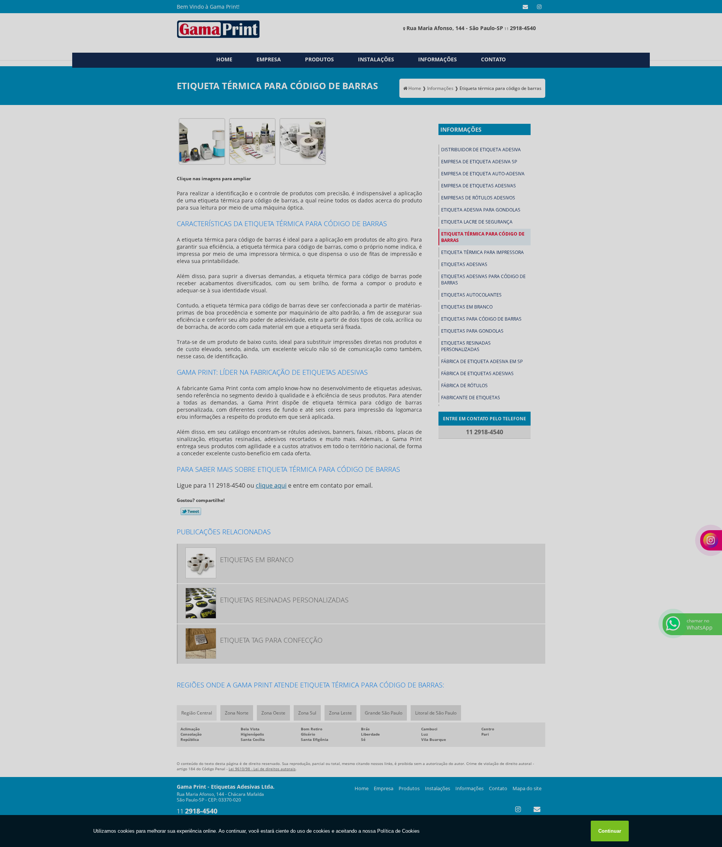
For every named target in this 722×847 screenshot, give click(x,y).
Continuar (609, 831)
